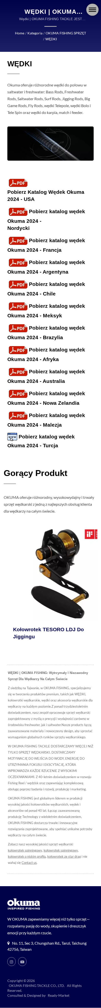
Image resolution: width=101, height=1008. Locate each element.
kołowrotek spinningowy (25, 850)
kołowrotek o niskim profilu (27, 856)
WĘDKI (51, 39)
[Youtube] (22, 961)
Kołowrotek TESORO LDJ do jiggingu (39, 633)
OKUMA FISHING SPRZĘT (66, 33)
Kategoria (34, 33)
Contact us (29, 863)
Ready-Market (58, 995)
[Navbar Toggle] (92, 10)
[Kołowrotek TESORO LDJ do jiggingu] (50, 574)
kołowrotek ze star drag (64, 856)
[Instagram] (11, 961)
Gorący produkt (35, 473)
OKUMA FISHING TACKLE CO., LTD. (37, 985)
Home (19, 33)
